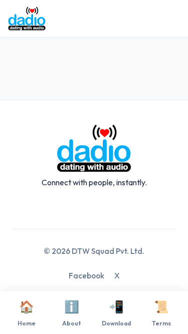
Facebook (86, 275)
